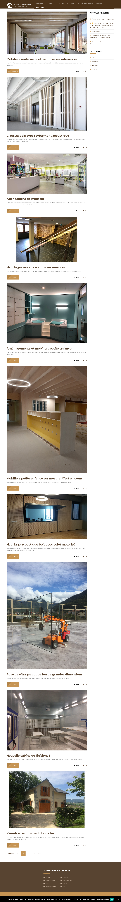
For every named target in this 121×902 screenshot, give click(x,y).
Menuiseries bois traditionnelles (30, 833)
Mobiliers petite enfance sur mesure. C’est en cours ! (45, 478)
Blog (93, 57)
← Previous (10, 853)
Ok (112, 899)
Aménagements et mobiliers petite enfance (39, 348)
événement (95, 61)
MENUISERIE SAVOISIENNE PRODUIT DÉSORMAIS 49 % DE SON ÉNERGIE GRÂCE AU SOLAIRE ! (102, 25)
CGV (64, 886)
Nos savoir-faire (66, 3)
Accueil (39, 3)
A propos (50, 3)
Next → (40, 853)
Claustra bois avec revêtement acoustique (38, 135)
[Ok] (119, 899)
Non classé (95, 65)
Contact (40, 7)
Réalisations (95, 70)
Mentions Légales (51, 886)
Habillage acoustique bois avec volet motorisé (41, 544)
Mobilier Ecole (96, 31)
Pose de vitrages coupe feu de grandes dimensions (45, 674)
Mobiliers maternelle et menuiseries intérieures (42, 59)
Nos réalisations (85, 3)
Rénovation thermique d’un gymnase (103, 19)
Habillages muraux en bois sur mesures (36, 267)
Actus (99, 3)
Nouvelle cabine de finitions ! (28, 755)
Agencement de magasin (25, 199)
